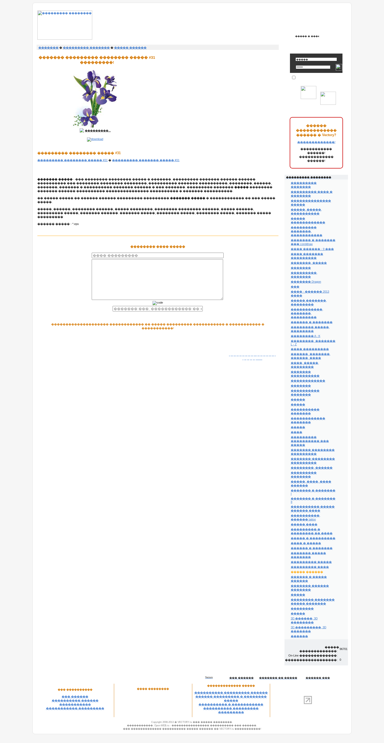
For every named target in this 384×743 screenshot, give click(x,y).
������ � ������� (312, 322)
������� (48, 47)
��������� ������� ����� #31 (145, 160)
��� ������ (75, 696)
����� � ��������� (313, 538)
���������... (98, 130)
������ (299, 636)
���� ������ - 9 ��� (312, 249)
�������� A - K (305, 336)
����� (298, 399)
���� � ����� (306, 543)
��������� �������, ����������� (306, 231)
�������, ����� (309, 262)
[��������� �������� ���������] (64, 38)
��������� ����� (311, 562)
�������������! (316, 142)
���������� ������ (75, 700)
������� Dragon (306, 281)
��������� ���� (310, 566)
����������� (75, 704)
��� (295, 286)
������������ (308, 380)
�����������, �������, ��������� (307, 313)
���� (296, 432)
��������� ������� (86, 47)
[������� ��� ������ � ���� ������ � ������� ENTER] (307, 36)
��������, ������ (312, 467)
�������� (302, 608)
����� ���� (304, 524)
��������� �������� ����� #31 (72, 160)
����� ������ (130, 47)
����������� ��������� (75, 708)
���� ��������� (310, 349)
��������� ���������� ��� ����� (310, 441)
